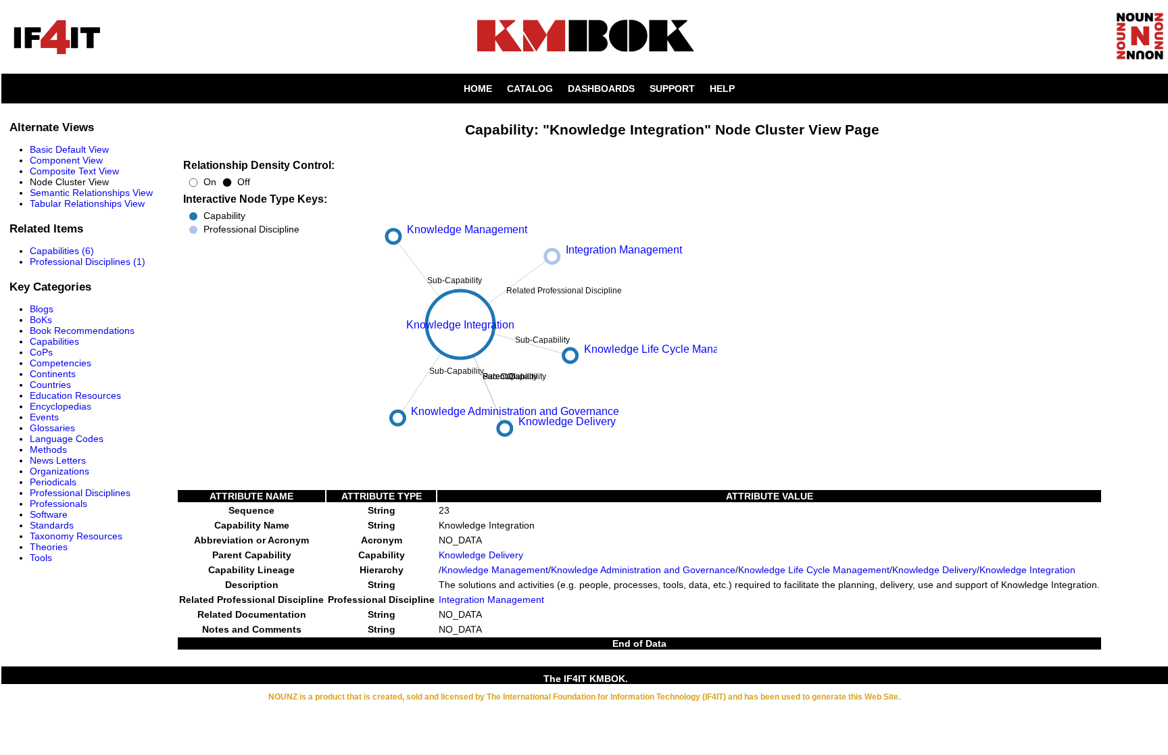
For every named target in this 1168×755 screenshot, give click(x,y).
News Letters (58, 460)
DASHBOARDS (601, 88)
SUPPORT (672, 88)
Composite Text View (74, 171)
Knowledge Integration (1027, 569)
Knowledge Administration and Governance (643, 569)
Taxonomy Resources (76, 536)
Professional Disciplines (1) (87, 261)
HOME (478, 88)
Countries (50, 384)
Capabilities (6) (62, 250)
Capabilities (54, 341)
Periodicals (53, 482)
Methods (48, 449)
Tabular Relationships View (87, 203)
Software (49, 514)
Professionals (58, 503)
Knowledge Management (494, 569)
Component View (66, 160)
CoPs (41, 352)
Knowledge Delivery (481, 555)
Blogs (41, 308)
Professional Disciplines (80, 492)
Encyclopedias (60, 406)
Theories (49, 546)
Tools (41, 557)
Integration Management (491, 599)
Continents (53, 373)
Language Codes (66, 438)
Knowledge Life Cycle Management (814, 569)
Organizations (59, 471)
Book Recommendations (82, 330)
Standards (52, 525)
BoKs (41, 319)
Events (44, 417)
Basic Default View (69, 149)
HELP (722, 88)
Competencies (60, 363)
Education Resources (75, 395)
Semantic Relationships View (91, 192)
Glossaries (52, 427)
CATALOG (530, 88)
